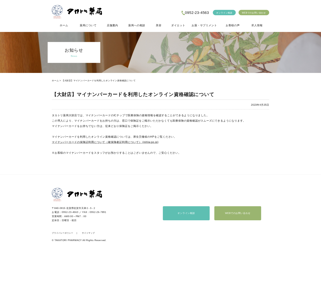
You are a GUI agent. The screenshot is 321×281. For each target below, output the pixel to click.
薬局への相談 (136, 25)
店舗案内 (112, 25)
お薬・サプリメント (204, 25)
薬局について (88, 25)
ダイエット (178, 25)
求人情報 (256, 25)
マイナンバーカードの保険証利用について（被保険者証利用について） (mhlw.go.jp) (105, 142)
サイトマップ (88, 233)
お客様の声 (233, 25)
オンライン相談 (224, 13)
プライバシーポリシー (62, 233)
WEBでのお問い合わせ (254, 13)
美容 (159, 25)
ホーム (64, 25)
